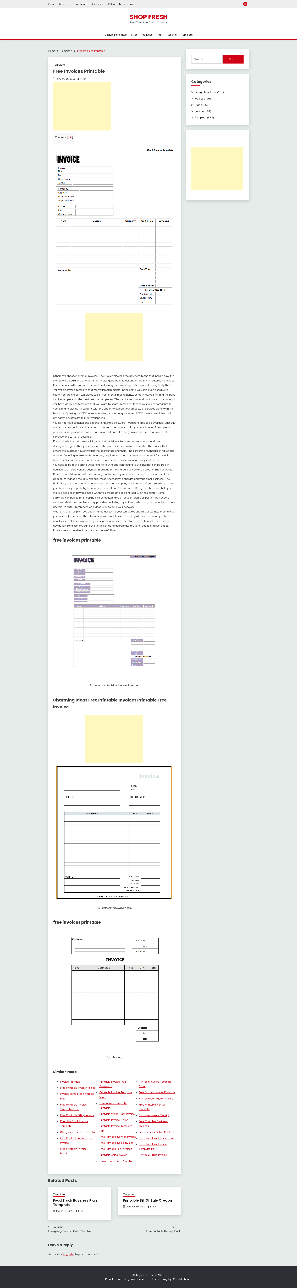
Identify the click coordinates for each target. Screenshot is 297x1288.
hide (70, 137)
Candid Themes (182, 1279)
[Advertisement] (82, 106)
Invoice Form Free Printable (116, 1161)
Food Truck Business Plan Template (75, 1202)
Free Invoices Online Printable (157, 1132)
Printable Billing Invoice (153, 1154)
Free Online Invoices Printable (157, 1092)
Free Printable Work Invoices (77, 1087)
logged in (68, 1254)
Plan (159, 34)
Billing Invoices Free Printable (78, 1132)
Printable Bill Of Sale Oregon (147, 1200)
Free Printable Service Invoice (117, 1136)
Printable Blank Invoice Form (156, 1138)
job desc (146, 34)
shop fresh (148, 16)
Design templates (115, 34)
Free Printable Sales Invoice (116, 1142)
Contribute (80, 4)
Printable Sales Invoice (113, 1154)
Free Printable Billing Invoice (77, 1115)
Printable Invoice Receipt (154, 1115)
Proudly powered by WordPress (125, 1279)
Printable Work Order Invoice (117, 1114)
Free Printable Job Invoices (115, 1148)
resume (172, 34)
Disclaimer (97, 4)
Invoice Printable (70, 1081)
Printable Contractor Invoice (156, 1098)
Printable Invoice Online (113, 1120)
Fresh (83, 78)
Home (51, 4)
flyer (134, 34)
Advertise (65, 4)
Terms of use (127, 4)
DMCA (111, 4)
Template (187, 34)
